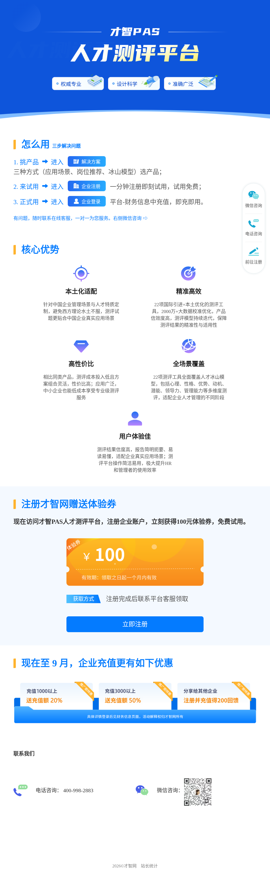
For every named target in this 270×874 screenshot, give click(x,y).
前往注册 (253, 262)
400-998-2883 (78, 790)
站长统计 (149, 866)
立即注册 (135, 624)
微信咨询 (253, 205)
